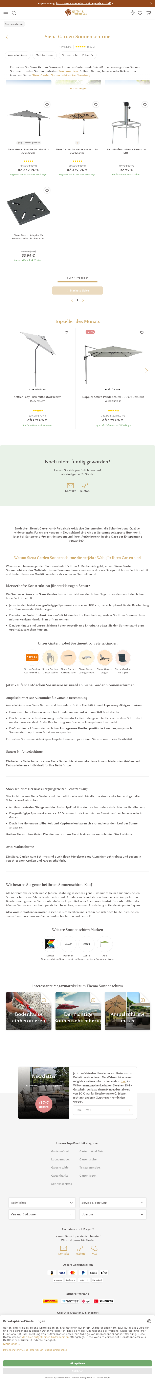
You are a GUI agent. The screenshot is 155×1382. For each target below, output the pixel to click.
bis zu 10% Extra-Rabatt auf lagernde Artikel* (83, 3)
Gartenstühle (60, 1167)
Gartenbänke (59, 1175)
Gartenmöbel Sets (92, 1151)
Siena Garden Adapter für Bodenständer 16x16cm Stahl (28, 237)
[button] (146, 370)
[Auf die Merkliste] (47, 104)
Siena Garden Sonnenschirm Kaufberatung (61, 75)
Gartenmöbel (60, 1151)
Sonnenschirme (61, 1183)
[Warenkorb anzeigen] (149, 13)
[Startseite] (76, 13)
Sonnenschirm (68, 71)
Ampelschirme (17, 55)
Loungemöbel (60, 1159)
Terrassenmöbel (90, 1167)
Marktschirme (45, 55)
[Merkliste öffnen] (140, 13)
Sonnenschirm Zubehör (77, 55)
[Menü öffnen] (6, 13)
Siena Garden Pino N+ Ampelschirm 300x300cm (28, 151)
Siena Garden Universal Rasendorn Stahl (126, 151)
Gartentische (88, 1159)
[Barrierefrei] (133, 13)
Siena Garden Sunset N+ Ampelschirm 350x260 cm (77, 151)
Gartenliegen (88, 1175)
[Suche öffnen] (14, 13)
